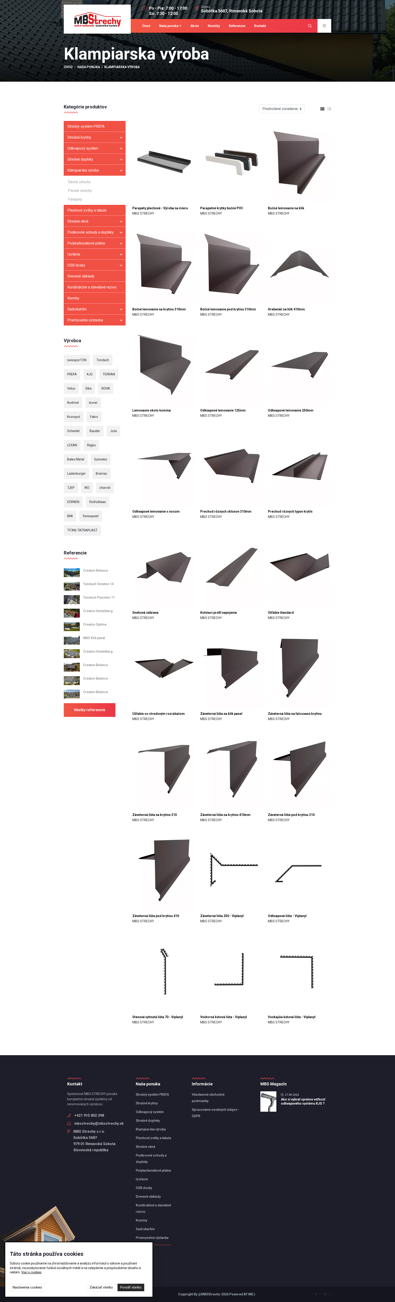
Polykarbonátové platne (153, 1170)
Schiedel (73, 431)
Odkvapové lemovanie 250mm (290, 410)
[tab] (320, 109)
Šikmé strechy (79, 182)
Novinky (214, 26)
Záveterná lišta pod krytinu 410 (155, 916)
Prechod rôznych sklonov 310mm (225, 511)
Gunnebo (100, 459)
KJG (90, 374)
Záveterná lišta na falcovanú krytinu (295, 714)
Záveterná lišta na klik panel (221, 714)
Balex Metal (75, 459)
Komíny (73, 298)
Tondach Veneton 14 (98, 584)
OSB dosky (144, 1188)
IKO (87, 488)
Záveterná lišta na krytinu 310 (154, 815)
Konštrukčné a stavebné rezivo (92, 287)
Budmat (73, 402)
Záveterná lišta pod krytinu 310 (291, 815)
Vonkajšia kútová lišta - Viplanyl (291, 1017)
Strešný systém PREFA (85, 126)
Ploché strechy (80, 190)
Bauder (95, 431)
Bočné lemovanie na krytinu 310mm (159, 309)
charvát (104, 488)
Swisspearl (91, 516)
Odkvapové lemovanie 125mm (223, 410)
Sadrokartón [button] (77, 309)
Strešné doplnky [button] (80, 159)
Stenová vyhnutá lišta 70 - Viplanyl (157, 1017)
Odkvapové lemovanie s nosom (156, 511)
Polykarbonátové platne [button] (86, 243)
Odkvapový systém (150, 1112)
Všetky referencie (89, 710)
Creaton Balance (95, 570)
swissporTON (76, 360)
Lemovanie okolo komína (151, 410)
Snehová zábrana (145, 612)
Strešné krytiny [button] (79, 137)
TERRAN (109, 374)
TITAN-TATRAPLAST (82, 530)
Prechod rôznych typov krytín (290, 511)
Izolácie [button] (73, 254)
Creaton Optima (95, 624)
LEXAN (72, 445)
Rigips (91, 445)
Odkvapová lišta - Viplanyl (287, 916)
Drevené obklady (80, 276)
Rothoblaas (97, 502)
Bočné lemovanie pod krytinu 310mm (228, 309)
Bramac (101, 473)
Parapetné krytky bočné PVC (221, 208)
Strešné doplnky (148, 1120)
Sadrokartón (145, 1229)
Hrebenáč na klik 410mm (286, 309)
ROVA (105, 388)
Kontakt (260, 26)
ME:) (251, 1294)
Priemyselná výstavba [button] (85, 320)
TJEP (71, 488)
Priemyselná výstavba (152, 1238)
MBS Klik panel (94, 638)
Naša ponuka (169, 26)
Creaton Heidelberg (98, 611)
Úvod (146, 26)
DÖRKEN (73, 502)
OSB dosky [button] (76, 265)
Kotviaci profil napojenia (218, 612)
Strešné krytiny (147, 1103)
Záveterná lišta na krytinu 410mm (225, 815)
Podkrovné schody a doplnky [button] (90, 232)
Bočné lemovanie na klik (286, 208)
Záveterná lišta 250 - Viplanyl (222, 916)
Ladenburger (76, 473)
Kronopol (73, 417)
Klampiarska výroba (151, 1129)
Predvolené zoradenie (280, 109)
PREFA (72, 374)
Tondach (102, 360)
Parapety (75, 199)
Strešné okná (145, 1147)
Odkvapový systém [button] (82, 148)
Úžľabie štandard (281, 612)
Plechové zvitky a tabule (87, 210)
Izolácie (142, 1179)
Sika (88, 388)
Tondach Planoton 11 (99, 597)
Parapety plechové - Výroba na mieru (160, 208)
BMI (70, 516)
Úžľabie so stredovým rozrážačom (158, 714)
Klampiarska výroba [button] (83, 170)
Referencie (237, 26)
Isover (93, 402)
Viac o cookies (31, 1272)
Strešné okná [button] (77, 221)
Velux (71, 388)
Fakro (94, 417)
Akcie (194, 26)
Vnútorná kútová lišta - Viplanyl (223, 1017)
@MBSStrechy (209, 1294)
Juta (113, 431)
